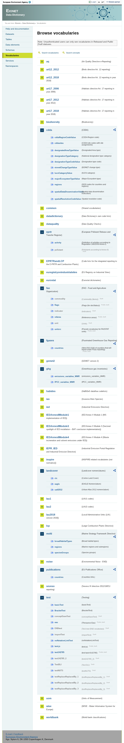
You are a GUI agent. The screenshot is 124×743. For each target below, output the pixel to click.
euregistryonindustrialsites (61, 272)
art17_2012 (52, 99)
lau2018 (50, 514)
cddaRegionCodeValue (65, 137)
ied (48, 407)
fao (48, 288)
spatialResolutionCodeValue (68, 199)
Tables (9, 39)
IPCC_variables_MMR (65, 382)
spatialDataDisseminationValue (68, 192)
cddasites (59, 143)
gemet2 (50, 361)
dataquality (52, 224)
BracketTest (60, 610)
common (51, 208)
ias (48, 399)
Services (10, 60)
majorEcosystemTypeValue (67, 179)
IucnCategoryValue (63, 173)
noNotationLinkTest (64, 640)
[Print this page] (99, 2)
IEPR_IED (51, 448)
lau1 (48, 498)
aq (47, 61)
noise (49, 561)
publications (53, 569)
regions (58, 184)
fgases (50, 340)
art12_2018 (52, 77)
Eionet (17, 23)
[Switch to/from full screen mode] (103, 2)
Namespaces (12, 66)
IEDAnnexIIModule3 (57, 426)
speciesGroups (62, 552)
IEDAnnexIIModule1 (57, 415)
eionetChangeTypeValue (66, 167)
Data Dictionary (28, 23)
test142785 (59, 652)
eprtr (49, 232)
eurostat (51, 280)
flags (57, 305)
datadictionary (54, 216)
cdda (49, 130)
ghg (48, 369)
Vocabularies (12, 55)
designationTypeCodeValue (67, 162)
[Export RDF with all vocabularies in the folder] (114, 130)
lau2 (48, 506)
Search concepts (73, 53)
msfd (49, 533)
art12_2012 (52, 69)
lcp (48, 526)
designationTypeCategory (66, 156)
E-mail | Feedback (14, 734)
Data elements (13, 45)
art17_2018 (52, 111)
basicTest (59, 605)
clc (56, 478)
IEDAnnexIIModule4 (57, 437)
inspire (50, 459)
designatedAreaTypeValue (67, 150)
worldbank (52, 717)
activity (58, 242)
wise (48, 706)
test (48, 597)
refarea (58, 317)
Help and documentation (17, 29)
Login (93, 2)
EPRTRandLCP (55, 261)
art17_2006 (52, 88)
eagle (57, 484)
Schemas (10, 50)
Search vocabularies (50, 53)
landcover (52, 470)
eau (56, 622)
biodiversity (53, 122)
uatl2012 (58, 490)
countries (59, 348)
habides (50, 391)
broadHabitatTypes (63, 541)
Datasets (10, 34)
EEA (18, 2)
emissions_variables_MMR (67, 376)
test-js (57, 646)
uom (48, 698)
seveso (50, 586)
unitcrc (58, 329)
